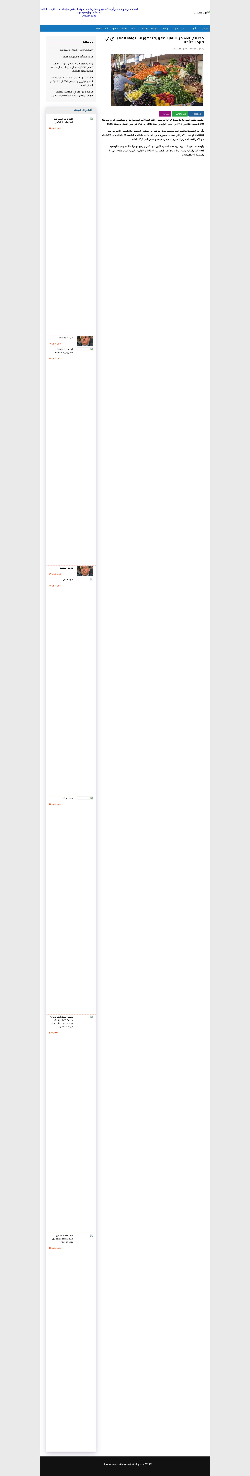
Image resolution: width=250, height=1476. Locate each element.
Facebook (197, 114)
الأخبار (194, 28)
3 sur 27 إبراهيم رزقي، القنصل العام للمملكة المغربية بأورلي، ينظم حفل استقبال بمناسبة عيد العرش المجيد (71, 81)
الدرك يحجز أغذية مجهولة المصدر (77, 57)
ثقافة (124, 28)
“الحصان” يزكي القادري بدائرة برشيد (76, 50)
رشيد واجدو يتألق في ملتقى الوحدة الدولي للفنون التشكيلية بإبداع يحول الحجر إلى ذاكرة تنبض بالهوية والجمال (72, 67)
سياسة (154, 28)
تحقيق (115, 28)
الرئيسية (204, 28)
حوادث (175, 28)
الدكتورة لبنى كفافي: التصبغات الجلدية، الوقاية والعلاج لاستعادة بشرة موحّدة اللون (72, 93)
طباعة (166, 113)
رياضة (145, 28)
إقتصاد (164, 28)
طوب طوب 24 (195, 48)
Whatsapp (180, 114)
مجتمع (185, 28)
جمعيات (134, 28)
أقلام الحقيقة (101, 28)
